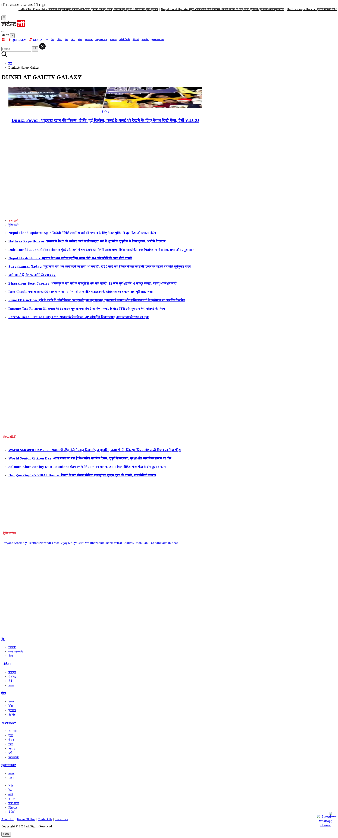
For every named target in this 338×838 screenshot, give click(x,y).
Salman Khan (170, 543)
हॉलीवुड (12, 677)
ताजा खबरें (13, 221)
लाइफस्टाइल (101, 40)
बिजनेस (145, 40)
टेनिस (11, 706)
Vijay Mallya (69, 543)
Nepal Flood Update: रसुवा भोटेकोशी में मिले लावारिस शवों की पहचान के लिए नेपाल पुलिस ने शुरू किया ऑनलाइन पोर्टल (209, 10)
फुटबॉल (12, 711)
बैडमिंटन (12, 715)
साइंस (11, 778)
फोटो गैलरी (124, 40)
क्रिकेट (11, 702)
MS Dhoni (136, 543)
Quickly (18, 40)
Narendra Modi (50, 543)
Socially (40, 40)
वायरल (113, 40)
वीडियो (136, 40)
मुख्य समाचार (157, 40)
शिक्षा (11, 656)
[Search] (2, 31)
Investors (61, 820)
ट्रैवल (10, 736)
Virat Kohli (122, 543)
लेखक (11, 774)
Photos (12, 808)
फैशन (11, 740)
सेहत (10, 744)
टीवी (10, 681)
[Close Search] (42, 46)
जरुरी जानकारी (15, 652)
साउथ (11, 686)
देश (52, 40)
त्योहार (11, 749)
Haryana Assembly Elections (20, 543)
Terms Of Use (26, 820)
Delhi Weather (87, 543)
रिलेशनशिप (13, 758)
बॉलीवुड (105, 112)
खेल (80, 40)
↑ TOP (6, 834)
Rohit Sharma (106, 543)
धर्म (10, 753)
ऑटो (73, 40)
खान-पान (12, 731)
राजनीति (12, 647)
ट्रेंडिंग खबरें (13, 225)
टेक (66, 40)
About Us (7, 820)
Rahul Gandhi (152, 543)
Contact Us (45, 820)
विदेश (59, 40)
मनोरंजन (89, 40)
